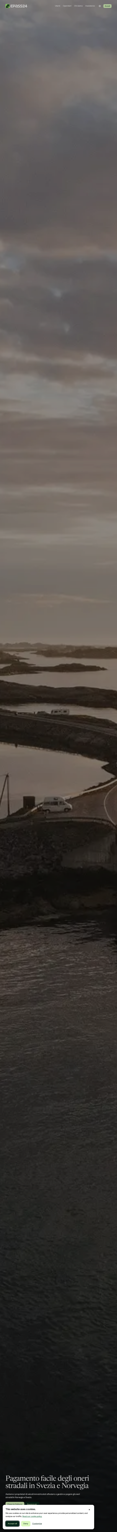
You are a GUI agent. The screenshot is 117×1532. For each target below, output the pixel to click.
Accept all (12, 1523)
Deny (25, 1523)
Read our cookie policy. (32, 1516)
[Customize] (89, 1510)
